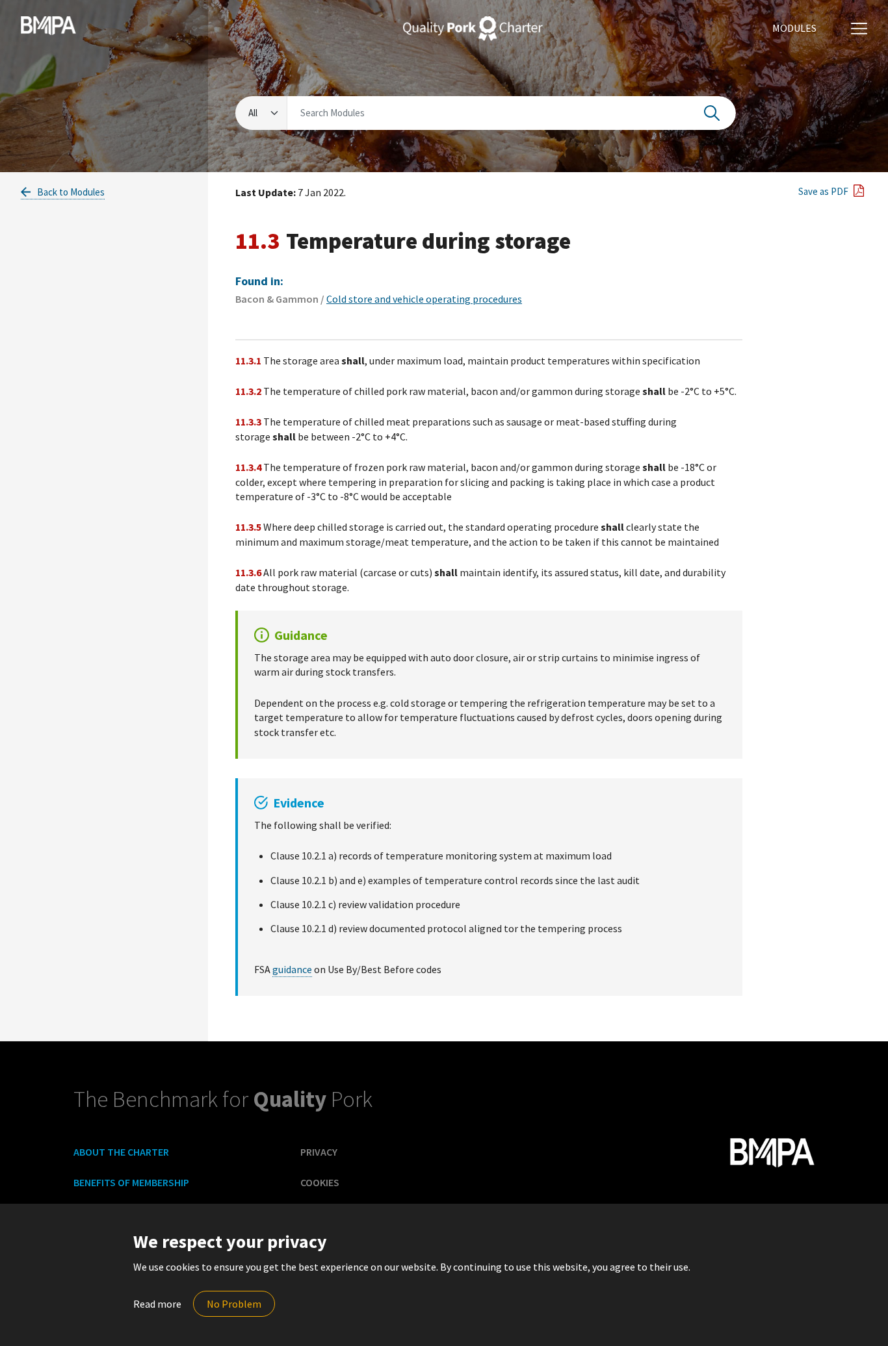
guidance (292, 969)
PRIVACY (318, 1151)
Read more (157, 1303)
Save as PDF (822, 191)
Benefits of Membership (131, 1182)
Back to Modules (70, 192)
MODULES (794, 27)
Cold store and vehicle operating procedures (424, 298)
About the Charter (121, 1151)
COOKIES (319, 1182)
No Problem (234, 1303)
